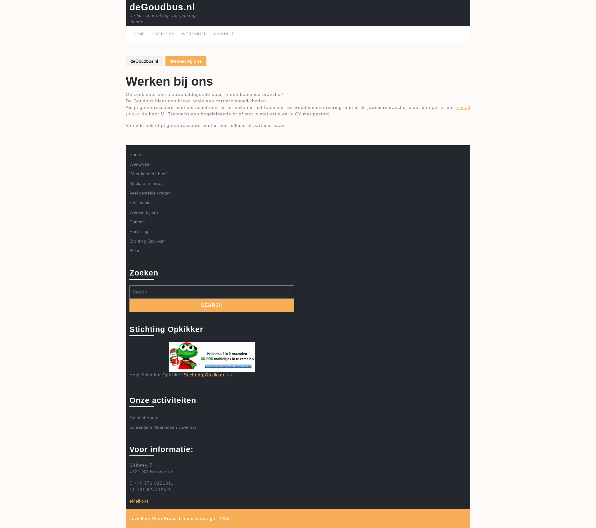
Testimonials (141, 202)
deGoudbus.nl (162, 7)
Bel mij (135, 250)
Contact (224, 34)
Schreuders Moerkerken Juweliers (162, 427)
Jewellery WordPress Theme (161, 518)
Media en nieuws (146, 183)
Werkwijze (194, 34)
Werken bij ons (144, 212)
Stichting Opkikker (147, 241)
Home (139, 34)
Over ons (163, 34)
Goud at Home (143, 417)
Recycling (138, 231)
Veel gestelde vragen (150, 192)
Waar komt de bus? (148, 173)
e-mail (463, 107)
